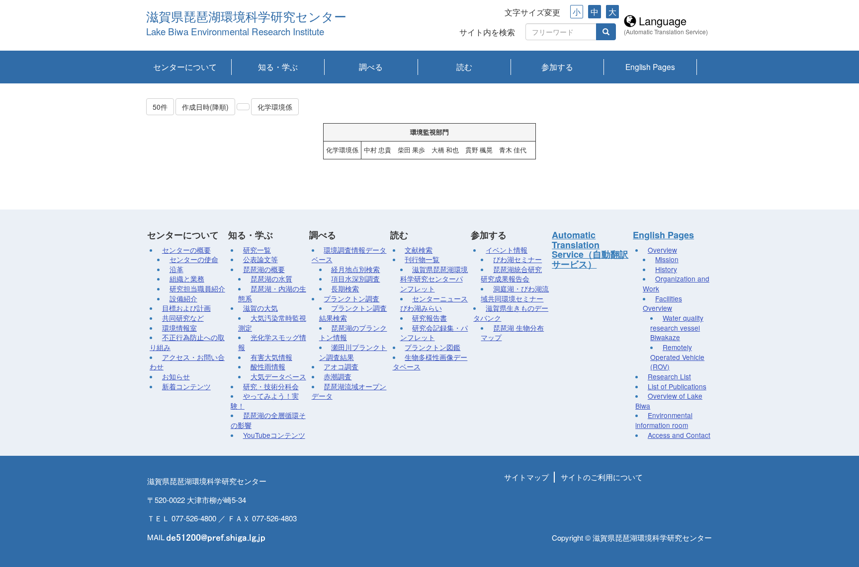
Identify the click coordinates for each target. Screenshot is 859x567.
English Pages (650, 66)
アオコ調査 (341, 366)
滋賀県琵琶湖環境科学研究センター (246, 17)
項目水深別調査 (355, 279)
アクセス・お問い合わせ (187, 362)
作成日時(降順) (205, 107)
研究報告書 (429, 318)
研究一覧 (257, 250)
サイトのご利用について (602, 477)
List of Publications (677, 386)
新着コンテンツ (186, 386)
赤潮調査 (337, 376)
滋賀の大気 (260, 308)
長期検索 (345, 288)
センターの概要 (186, 250)
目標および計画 (186, 308)
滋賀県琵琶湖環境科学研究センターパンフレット (434, 278)
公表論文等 (260, 259)
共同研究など (183, 318)
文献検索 (418, 250)
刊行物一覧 (422, 259)
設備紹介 (183, 298)
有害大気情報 (271, 357)
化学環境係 (275, 107)
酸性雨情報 (268, 366)
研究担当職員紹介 (197, 288)
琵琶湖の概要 (264, 269)
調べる (371, 66)
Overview (662, 250)
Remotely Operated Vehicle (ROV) (677, 356)
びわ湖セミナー (517, 259)
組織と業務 (187, 279)
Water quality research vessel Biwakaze (676, 327)
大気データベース (278, 376)
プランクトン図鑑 (432, 347)
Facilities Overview (662, 303)
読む (464, 66)
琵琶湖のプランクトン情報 (353, 333)
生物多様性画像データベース (430, 362)
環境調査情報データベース (349, 255)
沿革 (176, 269)
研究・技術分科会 (271, 386)
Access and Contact (679, 435)
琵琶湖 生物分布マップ (512, 333)
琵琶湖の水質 (271, 279)
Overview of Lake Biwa (668, 401)
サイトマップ (526, 477)
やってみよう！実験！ (265, 401)
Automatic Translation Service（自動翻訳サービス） (590, 249)
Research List (669, 376)
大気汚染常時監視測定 (272, 323)
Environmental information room (663, 420)
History (666, 269)
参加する (557, 66)
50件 (160, 107)
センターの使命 (194, 259)
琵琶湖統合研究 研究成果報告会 (511, 274)
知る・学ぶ (278, 66)
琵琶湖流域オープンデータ (349, 391)
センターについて (185, 66)
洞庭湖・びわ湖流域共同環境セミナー (515, 293)
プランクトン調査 (351, 298)
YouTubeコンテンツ (274, 435)
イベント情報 (506, 250)
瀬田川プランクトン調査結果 (353, 352)
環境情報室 (179, 328)
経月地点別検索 (355, 269)
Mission (667, 259)
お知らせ (176, 376)
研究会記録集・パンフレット (434, 333)
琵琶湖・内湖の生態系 (272, 293)
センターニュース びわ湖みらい (434, 303)
